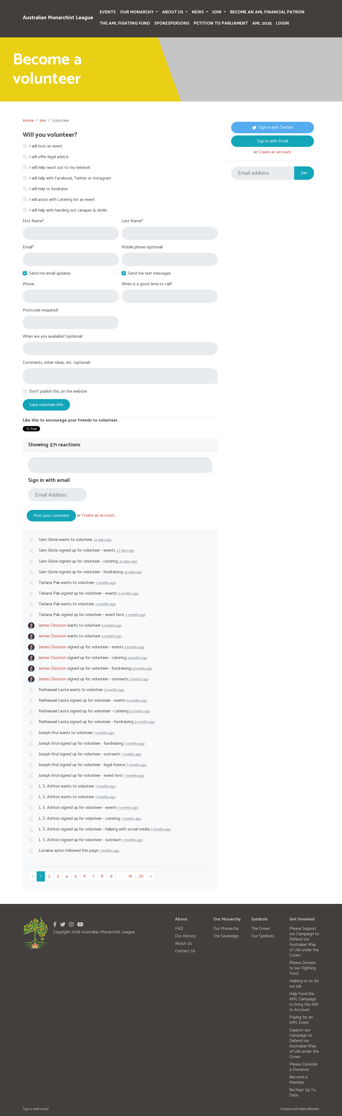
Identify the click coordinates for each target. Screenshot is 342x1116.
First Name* (33, 221)
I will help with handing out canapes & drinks (68, 210)
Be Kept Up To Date (302, 1092)
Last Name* (132, 221)
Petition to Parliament (221, 23)
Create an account (98, 515)
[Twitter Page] (62, 924)
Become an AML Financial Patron (267, 12)
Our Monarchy (137, 12)
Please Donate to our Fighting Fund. (302, 968)
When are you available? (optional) (53, 336)
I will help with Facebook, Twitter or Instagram (70, 178)
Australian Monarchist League (58, 17)
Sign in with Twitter (276, 127)
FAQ (179, 928)
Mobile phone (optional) (142, 247)
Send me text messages (149, 273)
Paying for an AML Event (301, 1020)
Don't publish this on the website (58, 391)
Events (108, 12)
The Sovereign (226, 936)
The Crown (260, 928)
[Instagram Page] (71, 924)
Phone (28, 284)
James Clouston (52, 625)
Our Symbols (262, 936)
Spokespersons (171, 23)
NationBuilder (309, 1109)
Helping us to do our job (304, 983)
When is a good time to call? (147, 284)
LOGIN (282, 23)
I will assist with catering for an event (62, 200)
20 (141, 876)
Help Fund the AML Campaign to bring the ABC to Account (304, 1001)
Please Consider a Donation (303, 1067)
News (198, 12)
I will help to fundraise (48, 189)
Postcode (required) (40, 310)
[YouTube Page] (80, 924)
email (44, 1109)
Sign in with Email (272, 141)
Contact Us (185, 951)
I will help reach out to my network (59, 168)
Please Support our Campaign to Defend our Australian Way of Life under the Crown (304, 942)
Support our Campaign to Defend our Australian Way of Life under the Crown (304, 1043)
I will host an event (45, 146)
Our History (185, 936)
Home (28, 120)
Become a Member (298, 1080)
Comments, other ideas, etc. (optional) (56, 363)
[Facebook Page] (55, 924)
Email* (28, 247)
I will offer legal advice (48, 157)
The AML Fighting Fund (125, 23)
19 (130, 876)
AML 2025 (262, 23)
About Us (173, 12)
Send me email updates (50, 273)
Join (217, 12)
